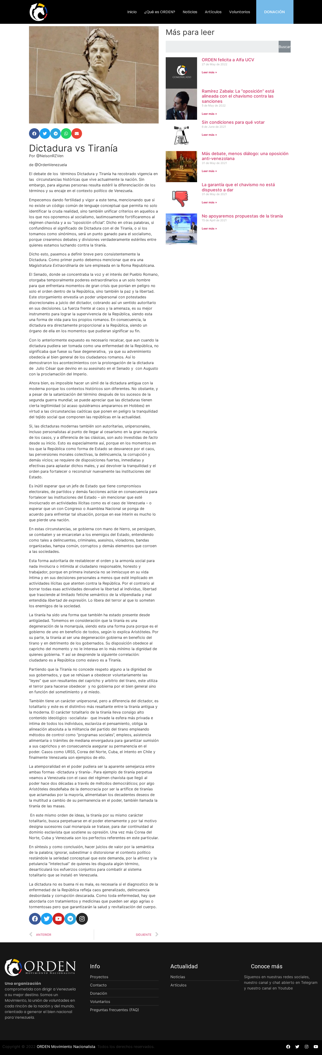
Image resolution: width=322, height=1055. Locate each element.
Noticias (190, 12)
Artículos (213, 12)
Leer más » (209, 72)
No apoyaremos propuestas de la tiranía (242, 215)
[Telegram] (70, 919)
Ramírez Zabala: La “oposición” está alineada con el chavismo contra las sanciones (238, 96)
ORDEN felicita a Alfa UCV (228, 59)
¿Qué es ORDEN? (159, 12)
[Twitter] (47, 919)
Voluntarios (239, 12)
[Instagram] (82, 919)
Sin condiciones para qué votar (233, 122)
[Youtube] (58, 919)
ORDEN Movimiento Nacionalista (66, 1046)
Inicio (132, 12)
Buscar (285, 46)
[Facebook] (35, 919)
